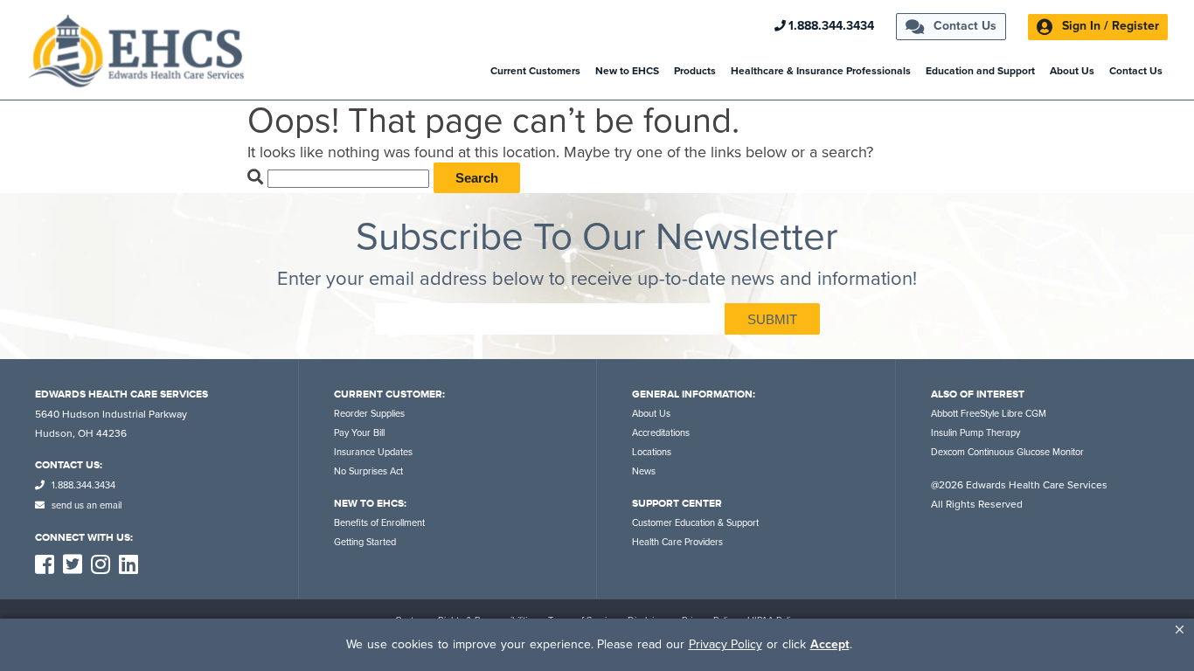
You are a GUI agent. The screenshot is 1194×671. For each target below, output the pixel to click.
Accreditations (661, 433)
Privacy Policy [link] (725, 644)
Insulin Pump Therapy (975, 433)
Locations (651, 452)
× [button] (1179, 629)
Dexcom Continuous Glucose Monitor (1007, 452)
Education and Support (980, 71)
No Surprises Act (368, 471)
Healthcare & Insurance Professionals (821, 71)
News (644, 471)
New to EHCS (627, 71)
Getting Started (365, 542)
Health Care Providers (677, 542)
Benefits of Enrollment (379, 523)
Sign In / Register (1109, 25)
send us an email (85, 505)
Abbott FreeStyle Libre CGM (988, 413)
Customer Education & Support (695, 523)
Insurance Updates (373, 452)
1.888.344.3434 (831, 26)
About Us (1072, 71)
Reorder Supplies (369, 413)
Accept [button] (830, 644)
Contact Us (963, 25)
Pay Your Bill (359, 433)
